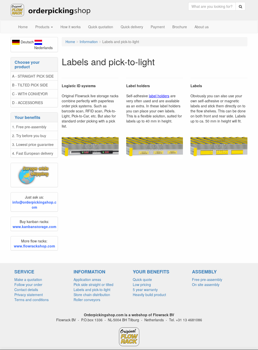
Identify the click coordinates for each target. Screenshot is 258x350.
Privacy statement (28, 294)
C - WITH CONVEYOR (30, 93)
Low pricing (142, 284)
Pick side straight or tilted (93, 284)
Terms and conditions (31, 299)
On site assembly (205, 284)
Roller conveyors (87, 299)
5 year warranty (145, 289)
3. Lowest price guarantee (33, 144)
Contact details (26, 289)
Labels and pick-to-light (92, 289)
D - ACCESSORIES (27, 102)
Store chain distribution (92, 294)
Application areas (87, 279)
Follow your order (28, 284)
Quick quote (142, 279)
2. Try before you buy (29, 135)
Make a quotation (28, 279)
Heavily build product (149, 294)
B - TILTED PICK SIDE (30, 84)
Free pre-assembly (207, 279)
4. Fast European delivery (32, 153)
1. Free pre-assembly (29, 126)
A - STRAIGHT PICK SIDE (33, 76)
